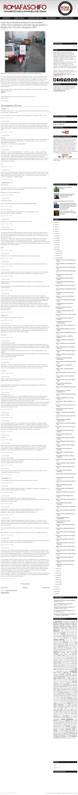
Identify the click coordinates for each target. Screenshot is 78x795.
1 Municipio (57, 621)
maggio (58, 575)
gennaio (58, 584)
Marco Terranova (60, 685)
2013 (56, 247)
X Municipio (65, 733)
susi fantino (75, 722)
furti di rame (75, 666)
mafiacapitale (74, 681)
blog (67, 644)
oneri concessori (56, 696)
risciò (57, 711)
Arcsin (52, 793)
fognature (55, 665)
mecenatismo (69, 688)
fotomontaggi (67, 665)
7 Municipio (61, 626)
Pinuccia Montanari (70, 701)
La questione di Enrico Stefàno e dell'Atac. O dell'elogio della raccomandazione (67, 195)
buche (59, 645)
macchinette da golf (67, 681)
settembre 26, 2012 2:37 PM (6, 276)
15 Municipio (73, 623)
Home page (25, 587)
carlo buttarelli (69, 648)
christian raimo (74, 649)
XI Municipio (71, 733)
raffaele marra (70, 707)
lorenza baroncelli (60, 679)
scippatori (56, 716)
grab (73, 669)
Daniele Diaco (71, 655)
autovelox (75, 641)
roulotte (65, 713)
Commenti (57, 767)
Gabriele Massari (5, 182)
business (75, 645)
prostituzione (74, 704)
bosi (69, 644)
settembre (58, 257)
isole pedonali (72, 675)
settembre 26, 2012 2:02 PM (6, 258)
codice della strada (68, 651)
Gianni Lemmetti (62, 667)
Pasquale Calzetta (61, 700)
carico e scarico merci (61, 648)
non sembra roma (74, 693)
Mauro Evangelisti (63, 688)
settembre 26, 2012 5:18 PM (6, 452)
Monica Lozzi (55, 692)
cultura (63, 655)
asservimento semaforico (57, 641)
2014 (56, 244)
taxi (74, 723)
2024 (56, 226)
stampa (68, 720)
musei (72, 692)
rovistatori (69, 713)
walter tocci (60, 733)
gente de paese (56, 667)
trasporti (68, 726)
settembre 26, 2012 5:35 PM (6, 482)
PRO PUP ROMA (51, 18)
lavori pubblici (57, 678)
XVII (68, 736)
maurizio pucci (56, 688)
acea (76, 627)
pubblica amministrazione (59, 706)
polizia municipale (58, 704)
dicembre (58, 251)
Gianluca (3, 108)
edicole (68, 659)
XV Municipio (56, 736)
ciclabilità (55, 651)
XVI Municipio (63, 736)
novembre (58, 253)
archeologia (65, 637)
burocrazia (71, 645)
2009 (56, 591)
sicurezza (68, 717)
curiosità (67, 655)
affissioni (56, 630)
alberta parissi (67, 630)
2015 (56, 242)
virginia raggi (68, 732)
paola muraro (63, 697)
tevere (65, 724)
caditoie (55, 646)
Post (56, 765)
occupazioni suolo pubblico (65, 695)
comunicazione (74, 652)
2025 (56, 224)
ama (58, 633)
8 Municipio (68, 626)
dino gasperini (63, 658)
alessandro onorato (57, 632)
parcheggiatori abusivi (72, 699)
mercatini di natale (70, 689)
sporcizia (55, 720)
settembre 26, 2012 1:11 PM (6, 118)
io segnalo (61, 675)
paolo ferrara (75, 697)
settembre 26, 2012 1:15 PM (6, 146)
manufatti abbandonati (71, 682)
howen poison (65, 671)
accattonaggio (71, 627)
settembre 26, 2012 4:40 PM (6, 359)
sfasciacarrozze (62, 717)
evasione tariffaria (57, 662)
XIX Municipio (74, 734)
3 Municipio (61, 624)
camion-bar (60, 646)
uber (54, 727)
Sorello (3, 315)
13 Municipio (61, 623)
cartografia (55, 649)
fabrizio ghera (68, 662)
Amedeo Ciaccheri (70, 633)
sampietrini (55, 714)
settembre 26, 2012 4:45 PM (6, 373)
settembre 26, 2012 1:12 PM (6, 132)
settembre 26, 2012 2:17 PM (6, 266)
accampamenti (63, 627)
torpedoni (55, 726)
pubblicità (68, 706)
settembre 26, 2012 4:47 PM (6, 389)
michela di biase (63, 690)
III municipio (73, 672)
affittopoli (62, 630)
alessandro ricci (64, 632)
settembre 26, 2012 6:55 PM (6, 492)
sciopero (75, 714)
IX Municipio (61, 676)
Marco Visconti (66, 685)
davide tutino (75, 656)
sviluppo (60, 723)
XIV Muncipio (68, 734)
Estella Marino (74, 660)
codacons (63, 651)
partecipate (55, 700)
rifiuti (71, 710)
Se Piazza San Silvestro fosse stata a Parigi (64, 201)
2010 (56, 589)
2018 (56, 235)
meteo (76, 689)
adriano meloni (68, 628)
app (57, 637)
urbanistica (73, 727)
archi (70, 637)
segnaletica (66, 716)
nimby (66, 693)
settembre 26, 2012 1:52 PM (6, 206)
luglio (57, 570)
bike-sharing (59, 644)
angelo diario (59, 636)
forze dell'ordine (61, 665)
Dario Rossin (64, 656)
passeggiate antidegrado (68, 700)
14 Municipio (67, 623)
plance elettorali (60, 703)
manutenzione (56, 683)
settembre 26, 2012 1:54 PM (6, 215)
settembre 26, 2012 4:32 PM (6, 337)
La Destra (68, 676)
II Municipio (65, 672)
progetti (69, 704)
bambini (60, 642)
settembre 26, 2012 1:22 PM (6, 166)
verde (73, 729)
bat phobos (71, 642)
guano (54, 671)
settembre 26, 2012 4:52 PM (6, 409)
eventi (63, 662)
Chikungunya (69, 649)
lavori (76, 676)
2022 (56, 229)
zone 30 (72, 737)
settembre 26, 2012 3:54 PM (6, 320)
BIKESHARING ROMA (66, 18)
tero (76, 723)
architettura (74, 637)
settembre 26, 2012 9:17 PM (6, 514)
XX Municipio (63, 737)
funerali (71, 666)
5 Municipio (73, 624)
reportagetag (56, 710)
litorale (54, 679)
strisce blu (70, 722)
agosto (57, 568)
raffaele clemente (63, 707)
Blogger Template (65, 793)
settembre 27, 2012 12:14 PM (7, 544)
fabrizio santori (74, 662)
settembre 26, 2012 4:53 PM (6, 417)
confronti (55, 654)
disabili (75, 658)
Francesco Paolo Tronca (58, 666)
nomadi (68, 693)
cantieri (73, 646)
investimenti (55, 675)
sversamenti (55, 723)
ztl (74, 737)
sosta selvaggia (67, 719)
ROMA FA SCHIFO (13, 793)
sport (60, 720)
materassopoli (69, 686)
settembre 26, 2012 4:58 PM (6, 431)
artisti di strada (68, 639)
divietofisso (61, 659)
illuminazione (55, 674)
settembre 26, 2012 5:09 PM (6, 439)
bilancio (64, 644)
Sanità (66, 714)
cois (73, 651)
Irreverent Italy (5, 478)
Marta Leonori (56, 686)
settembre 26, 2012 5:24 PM (6, 474)
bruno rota (55, 645)
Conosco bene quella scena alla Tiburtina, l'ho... (64, 607)
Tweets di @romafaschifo (59, 124)
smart (71, 717)
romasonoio (61, 713)
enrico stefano (68, 660)
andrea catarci (65, 635)
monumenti (60, 692)
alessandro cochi (74, 630)
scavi (72, 714)
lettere (69, 678)
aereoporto (75, 628)
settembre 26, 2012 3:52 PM (6, 312)
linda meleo (74, 678)
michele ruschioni (70, 690)
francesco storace (67, 666)
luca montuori (71, 679)
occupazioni (56, 695)
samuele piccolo (61, 714)
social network (74, 717)
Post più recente (4, 587)
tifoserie (68, 724)
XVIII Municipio (56, 737)
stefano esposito (73, 720)
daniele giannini (59, 656)
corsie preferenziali (72, 654)
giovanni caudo (74, 667)
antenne (64, 636)
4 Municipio (67, 624)
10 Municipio (66, 621)
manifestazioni (62, 682)
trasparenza (63, 726)
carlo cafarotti (74, 648)
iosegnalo (66, 675)
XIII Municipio (62, 734)
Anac (76, 633)
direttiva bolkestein (70, 658)
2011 (56, 587)
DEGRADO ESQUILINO (35, 18)
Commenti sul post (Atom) (11, 590)
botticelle (72, 644)
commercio (56, 652)
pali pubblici (58, 697)
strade (60, 722)
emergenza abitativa (57, 660)
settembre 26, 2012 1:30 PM (6, 195)
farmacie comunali (57, 663)
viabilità (59, 730)
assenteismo (75, 639)
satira (70, 714)
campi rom (66, 646)
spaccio (76, 719)
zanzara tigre (68, 737)
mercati (54, 689)
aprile (57, 577)
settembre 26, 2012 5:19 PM (6, 465)
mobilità (75, 690)
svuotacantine (64, 723)
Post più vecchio (46, 587)
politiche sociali (74, 703)
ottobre (57, 255)
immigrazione (62, 674)
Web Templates (57, 793)
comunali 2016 (65, 652)
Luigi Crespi (59, 681)
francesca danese (74, 665)
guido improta (59, 671)
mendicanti (75, 688)
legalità (63, 678)
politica (69, 703)
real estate (60, 708)
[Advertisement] (65, 31)
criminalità (59, 655)
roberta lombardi (65, 711)
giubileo (55, 669)
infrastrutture (68, 674)
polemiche (65, 703)
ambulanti (63, 633)
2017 (56, 238)
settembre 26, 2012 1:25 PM (6, 179)
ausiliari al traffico (69, 641)
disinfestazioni (55, 659)
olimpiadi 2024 (74, 694)
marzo (57, 579)
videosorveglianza (65, 730)
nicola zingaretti (60, 693)
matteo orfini (75, 686)
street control (65, 722)
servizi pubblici (56, 717)
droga (65, 659)
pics (64, 701)
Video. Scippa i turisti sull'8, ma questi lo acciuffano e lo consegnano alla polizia (68, 212)
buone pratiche (64, 645)
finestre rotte (68, 663)
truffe (71, 726)
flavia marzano (74, 663)
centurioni (65, 649)
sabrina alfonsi (74, 713)
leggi (67, 678)
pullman (55, 707)
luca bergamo (65, 679)
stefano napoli (56, 722)
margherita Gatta (73, 685)
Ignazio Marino (57, 672)
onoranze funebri (63, 696)
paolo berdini (69, 697)
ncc (56, 693)
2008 (56, 593)
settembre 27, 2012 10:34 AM (7, 535)
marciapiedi (66, 683)
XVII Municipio (73, 736)
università (69, 727)
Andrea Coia (71, 635)
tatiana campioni (71, 723)
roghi (58, 713)
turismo (74, 726)
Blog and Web (74, 793)
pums (58, 707)
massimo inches (63, 686)
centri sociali (60, 649)
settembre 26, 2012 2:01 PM (6, 250)
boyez (76, 644)
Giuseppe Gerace (60, 669)
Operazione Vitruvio (70, 696)
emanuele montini (73, 659)
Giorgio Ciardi (68, 667)
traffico (7, 100)
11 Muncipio (72, 621)
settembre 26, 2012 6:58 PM (6, 503)
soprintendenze (56, 719)
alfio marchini (71, 632)
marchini (61, 683)
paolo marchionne (56, 699)
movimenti (66, 692)
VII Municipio (72, 730)
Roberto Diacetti (71, 711)
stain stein (63, 720)
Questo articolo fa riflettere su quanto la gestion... (65, 600)
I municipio (73, 671)
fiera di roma (63, 663)
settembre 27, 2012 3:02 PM (6, 578)
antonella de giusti (69, 636)
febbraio (58, 582)
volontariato (55, 733)
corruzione (65, 653)
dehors (59, 658)
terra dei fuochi (56, 724)
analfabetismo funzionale (57, 635)
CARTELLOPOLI (19, 18)
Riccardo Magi (66, 710)
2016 (56, 240)
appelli (61, 637)
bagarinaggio (55, 642)
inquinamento (74, 674)
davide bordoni (69, 656)
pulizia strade (74, 706)
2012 (56, 249)
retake (61, 710)
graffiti (75, 669)
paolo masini (64, 699)
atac (64, 641)
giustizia (66, 669)
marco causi (72, 683)
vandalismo (68, 729)
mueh (70, 692)
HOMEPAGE (6, 18)
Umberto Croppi (58, 727)
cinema (59, 651)
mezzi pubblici (56, 690)
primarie (65, 704)
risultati (60, 711)
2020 (56, 231)
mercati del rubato (61, 689)
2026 (56, 222)
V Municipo (61, 729)
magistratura (55, 682)
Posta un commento (25, 583)
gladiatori (70, 669)
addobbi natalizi (56, 628)
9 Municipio (74, 626)
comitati (75, 651)
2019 (56, 233)
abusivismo (56, 627)
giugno (57, 573)
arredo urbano (58, 639)
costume (54, 655)
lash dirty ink (72, 676)
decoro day (55, 658)
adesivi (62, 628)
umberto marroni (64, 727)
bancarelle (65, 642)
